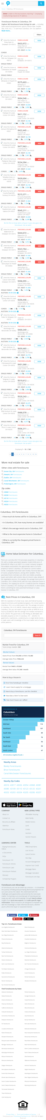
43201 (38, 788)
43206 (32, 792)
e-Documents (7, 853)
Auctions (28, 833)
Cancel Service (30, 854)
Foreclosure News (8, 829)
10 (33, 454)
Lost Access (29, 850)
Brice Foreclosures (12, 769)
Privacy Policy (10, 1114)
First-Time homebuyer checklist (16, 683)
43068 (32, 785)
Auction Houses (30, 837)
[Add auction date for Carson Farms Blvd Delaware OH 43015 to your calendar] (18, 292)
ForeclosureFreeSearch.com (22, 1116)
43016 (6, 785)
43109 (13, 788)
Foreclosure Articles (9, 864)
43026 (19, 785)
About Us (5, 814)
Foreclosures (14, 471)
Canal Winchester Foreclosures (17, 773)
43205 (25, 792)
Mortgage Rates (30, 869)
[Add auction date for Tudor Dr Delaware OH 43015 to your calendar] (18, 322)
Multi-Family (29, 818)
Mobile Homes (30, 822)
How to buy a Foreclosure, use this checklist (21, 691)
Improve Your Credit (32, 865)
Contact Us (6, 818)
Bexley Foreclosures (12, 766)
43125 (32, 788)
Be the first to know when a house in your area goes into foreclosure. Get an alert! (23, 224)
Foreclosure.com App (32, 877)
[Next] (36, 454)
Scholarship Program (9, 879)
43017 (13, 785)
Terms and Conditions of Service (26, 1114)
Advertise (5, 826)
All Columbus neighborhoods (12, 755)
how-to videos (37, 898)
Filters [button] (39, 35)
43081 (38, 785)
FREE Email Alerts (31, 847)
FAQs (4, 856)
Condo (27, 829)
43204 (19, 792)
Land (27, 826)
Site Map (28, 858)
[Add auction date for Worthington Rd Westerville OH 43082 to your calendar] (18, 341)
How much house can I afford (16, 700)
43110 (19, 788)
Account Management (32, 862)
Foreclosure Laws (8, 868)
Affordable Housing (31, 814)
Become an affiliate (8, 822)
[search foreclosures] (41, 3)
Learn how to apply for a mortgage (18, 687)
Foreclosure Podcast (9, 871)
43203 (13, 792)
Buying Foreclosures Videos (9, 848)
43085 (6, 788)
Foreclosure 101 (7, 860)
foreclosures (8, 927)
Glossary (5, 875)
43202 (6, 792)
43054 (25, 785)
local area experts (17, 900)
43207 (38, 792)
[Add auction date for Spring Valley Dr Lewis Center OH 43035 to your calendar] (18, 311)
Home (4, 9)
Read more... (6, 31)
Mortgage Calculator (32, 873)
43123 (25, 788)
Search (37, 635)
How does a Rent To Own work (16, 696)
